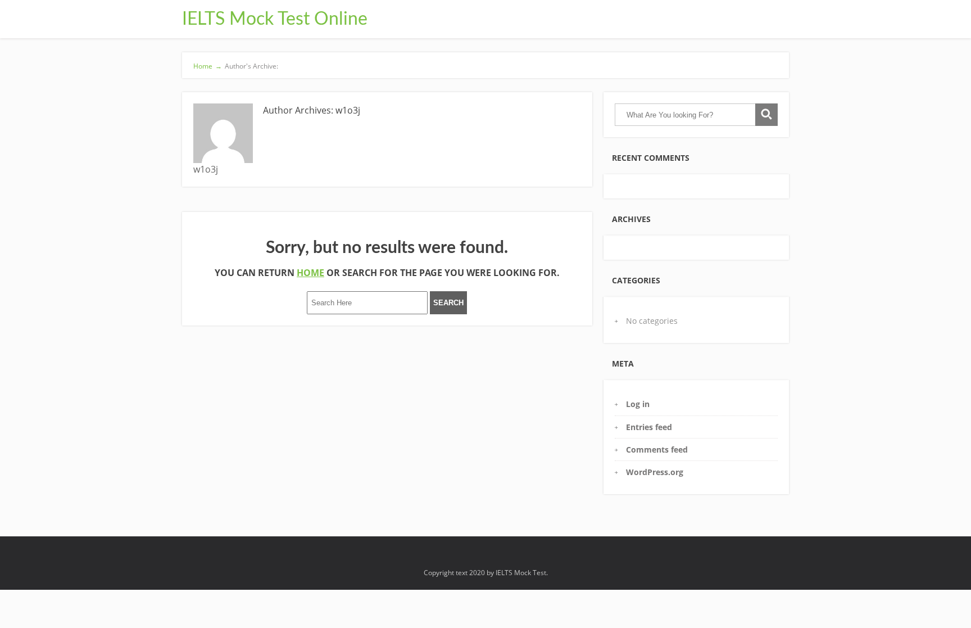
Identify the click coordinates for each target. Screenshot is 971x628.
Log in (638, 404)
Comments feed (657, 449)
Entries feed (649, 427)
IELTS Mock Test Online (274, 19)
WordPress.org (654, 472)
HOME (310, 272)
